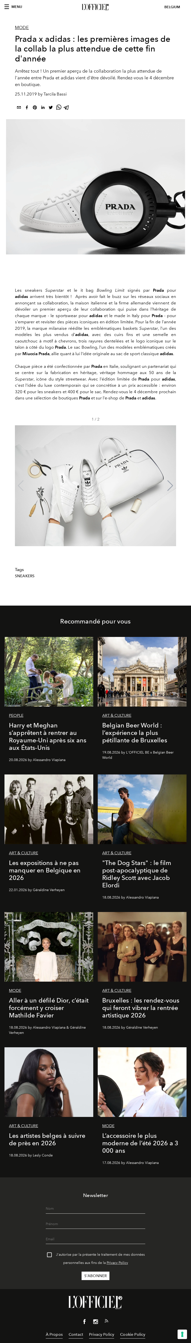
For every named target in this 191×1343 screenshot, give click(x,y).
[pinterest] (35, 108)
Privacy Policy (117, 1263)
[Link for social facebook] (84, 1322)
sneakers (25, 576)
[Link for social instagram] (95, 1322)
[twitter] (51, 108)
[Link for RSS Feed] (106, 1321)
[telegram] (67, 108)
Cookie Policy (132, 1334)
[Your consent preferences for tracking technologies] (182, 1334)
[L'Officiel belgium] (95, 7)
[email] (19, 108)
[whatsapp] (59, 108)
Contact (76, 1334)
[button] (170, 485)
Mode (22, 27)
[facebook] (27, 108)
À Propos (54, 1334)
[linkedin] (43, 108)
